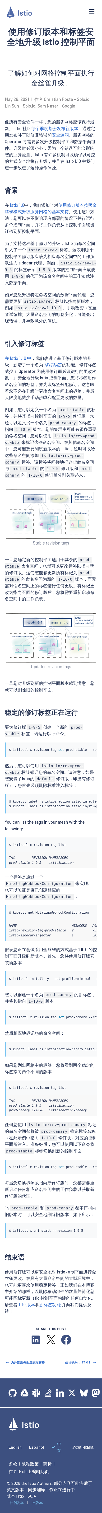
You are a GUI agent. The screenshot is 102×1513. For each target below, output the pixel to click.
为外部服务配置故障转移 (28, 1362)
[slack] (36, 1393)
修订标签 (52, 364)
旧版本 (37, 1502)
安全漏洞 (60, 134)
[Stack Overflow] (48, 1393)
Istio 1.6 (17, 205)
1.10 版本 (27, 1304)
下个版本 (16, 1502)
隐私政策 (30, 1463)
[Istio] (44, 13)
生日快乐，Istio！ (78, 1362)
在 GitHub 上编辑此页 (29, 1471)
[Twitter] (72, 1393)
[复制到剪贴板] (91, 744)
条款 (13, 1463)
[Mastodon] (96, 1393)
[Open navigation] (91, 11)
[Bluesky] (84, 1393)
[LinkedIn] (60, 1393)
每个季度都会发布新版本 (54, 128)
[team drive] (24, 1393)
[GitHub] (13, 1393)
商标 (47, 1463)
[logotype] (24, 1428)
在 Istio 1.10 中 (18, 358)
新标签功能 (50, 1304)
